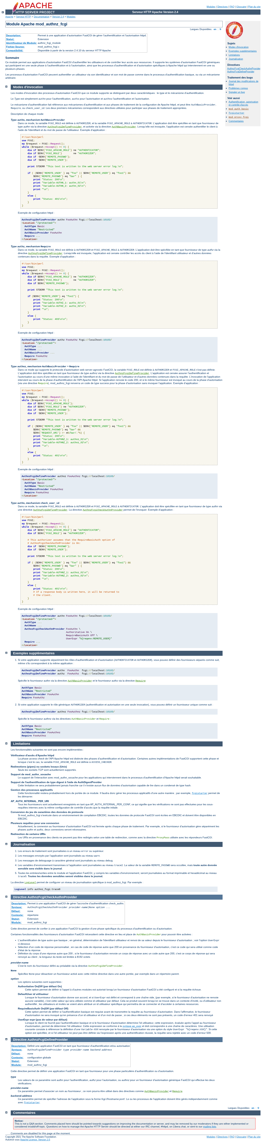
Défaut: (15, 911)
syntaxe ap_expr (132, 1026)
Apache (9, 16)
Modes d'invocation (239, 47)
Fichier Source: (15, 46)
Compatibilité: (14, 50)
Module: (16, 922)
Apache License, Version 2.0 (35, 1139)
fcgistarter (236, 113)
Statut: (10, 39)
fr (220, 29)
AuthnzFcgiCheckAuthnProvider (243, 68)
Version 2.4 (58, 16)
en (215, 29)
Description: (13, 35)
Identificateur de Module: (21, 42)
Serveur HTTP (23, 16)
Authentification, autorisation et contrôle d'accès (243, 103)
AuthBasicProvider (124, 126)
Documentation (41, 16)
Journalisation (236, 59)
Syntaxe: (16, 907)
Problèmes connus (238, 88)
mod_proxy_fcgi (239, 117)
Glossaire (241, 6)
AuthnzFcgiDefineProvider (240, 71)
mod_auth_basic (239, 109)
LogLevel (30, 882)
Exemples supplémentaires (243, 51)
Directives (222, 6)
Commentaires (236, 121)
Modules (211, 6)
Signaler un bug (237, 92)
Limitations (234, 55)
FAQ (232, 6)
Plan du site (254, 6)
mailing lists (209, 1126)
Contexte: (17, 915)
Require (140, 680)
